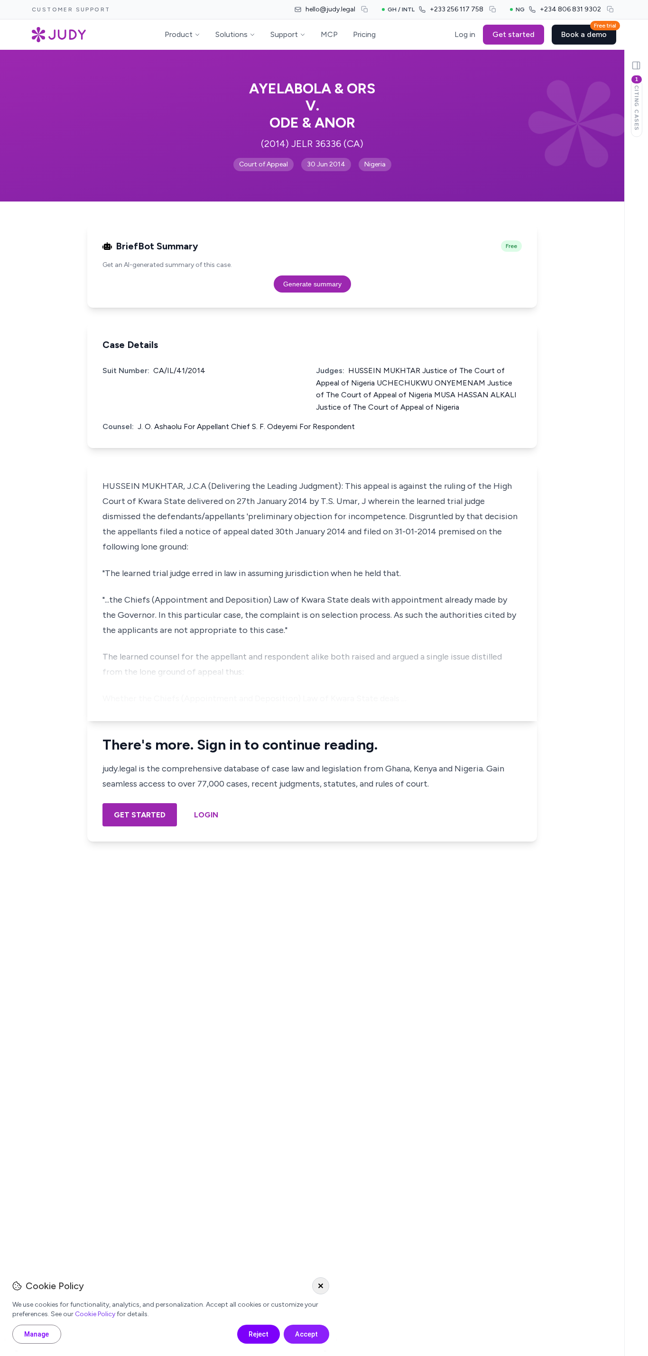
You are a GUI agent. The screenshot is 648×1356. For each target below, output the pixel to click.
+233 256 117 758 (456, 9)
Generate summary (312, 284)
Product (179, 34)
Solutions (231, 34)
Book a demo (588, 32)
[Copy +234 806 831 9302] (610, 9)
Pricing (364, 34)
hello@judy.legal (330, 9)
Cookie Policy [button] (95, 1314)
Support (284, 34)
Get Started (140, 814)
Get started (513, 34)
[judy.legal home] (59, 34)
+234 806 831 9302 (570, 9)
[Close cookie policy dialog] (320, 1285)
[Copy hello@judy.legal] (364, 9)
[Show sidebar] (636, 65)
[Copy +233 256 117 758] (493, 9)
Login (206, 814)
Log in (464, 34)
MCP (329, 34)
